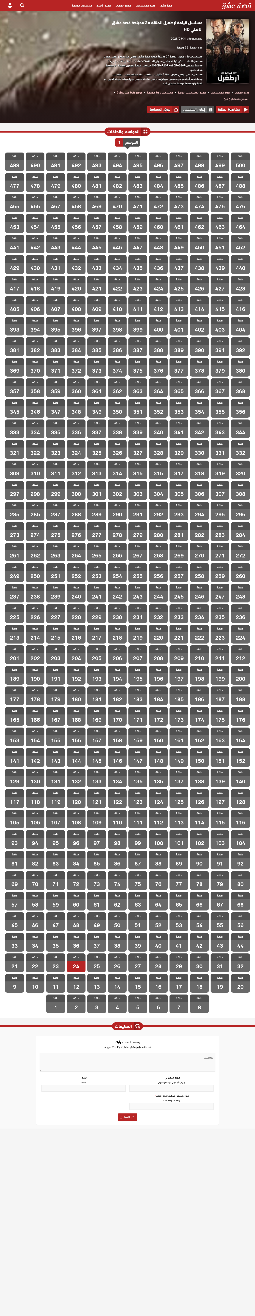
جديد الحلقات (241, 92)
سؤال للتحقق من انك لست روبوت (171, 1095)
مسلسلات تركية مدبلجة (160, 92)
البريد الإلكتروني (171, 1077)
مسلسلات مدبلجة (82, 5)
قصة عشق (166, 5)
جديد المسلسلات (220, 92)
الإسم (83, 1077)
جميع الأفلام (104, 5)
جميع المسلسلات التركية (192, 92)
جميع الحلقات (123, 5)
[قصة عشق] (236, 5)
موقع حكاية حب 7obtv (129, 92)
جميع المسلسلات (146, 5)
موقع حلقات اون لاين (236, 99)
